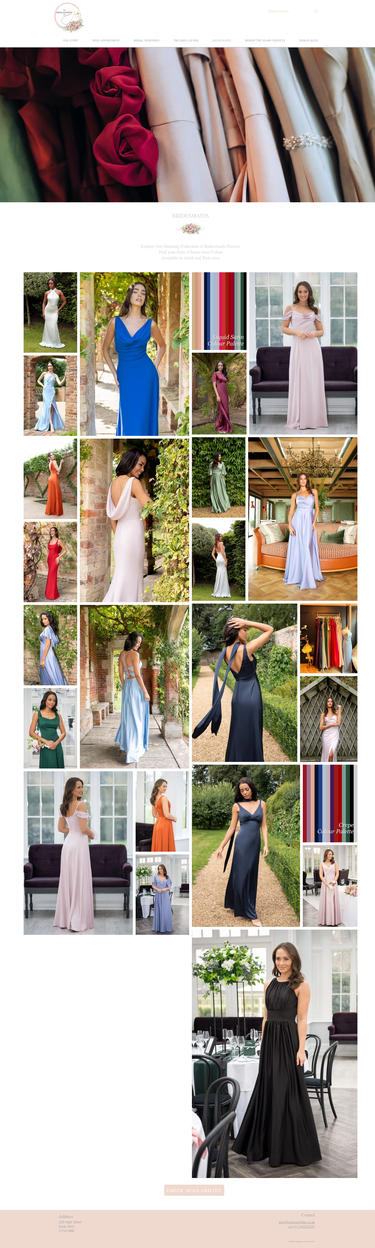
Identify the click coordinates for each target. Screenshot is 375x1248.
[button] (262, 40)
